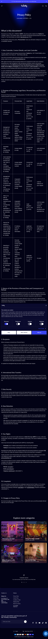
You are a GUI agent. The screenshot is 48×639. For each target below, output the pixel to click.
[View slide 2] (23, 582)
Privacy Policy (16, 596)
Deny (9, 332)
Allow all (39, 332)
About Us (3, 596)
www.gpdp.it (10, 466)
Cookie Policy (16, 597)
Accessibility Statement (15, 606)
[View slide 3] (25, 582)
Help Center (34, 1)
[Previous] (1, 1)
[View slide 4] (26, 582)
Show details (41, 328)
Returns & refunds (16, 603)
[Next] (46, 1)
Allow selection (24, 332)
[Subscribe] (25, 621)
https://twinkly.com (24, 37)
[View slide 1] (21, 582)
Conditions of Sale (16, 599)
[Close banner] (46, 305)
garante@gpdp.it (10, 468)
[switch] (18, 324)
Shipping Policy (16, 601)
